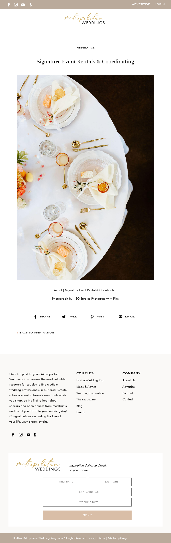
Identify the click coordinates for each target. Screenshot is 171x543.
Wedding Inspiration (90, 393)
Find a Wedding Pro (89, 380)
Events (80, 412)
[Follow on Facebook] (8, 4)
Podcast (127, 393)
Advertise (141, 4)
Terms (102, 538)
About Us (128, 380)
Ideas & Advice (86, 386)
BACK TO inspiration (36, 332)
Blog (79, 406)
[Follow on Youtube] (22, 4)
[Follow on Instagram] (15, 4)
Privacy (92, 538)
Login (160, 4)
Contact (127, 399)
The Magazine (86, 399)
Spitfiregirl (122, 538)
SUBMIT (87, 515)
